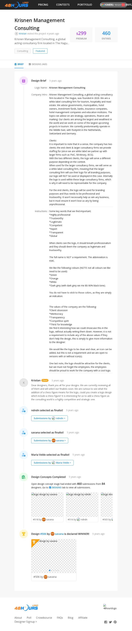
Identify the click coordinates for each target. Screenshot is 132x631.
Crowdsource (44, 617)
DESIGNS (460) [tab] (39, 64)
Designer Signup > (25, 621)
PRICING (43, 4)
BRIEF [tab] (21, 64)
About (18, 617)
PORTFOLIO (85, 4)
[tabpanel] (66, 331)
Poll (29, 617)
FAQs (60, 617)
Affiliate (82, 617)
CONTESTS (63, 4)
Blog (70, 617)
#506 (43, 534)
